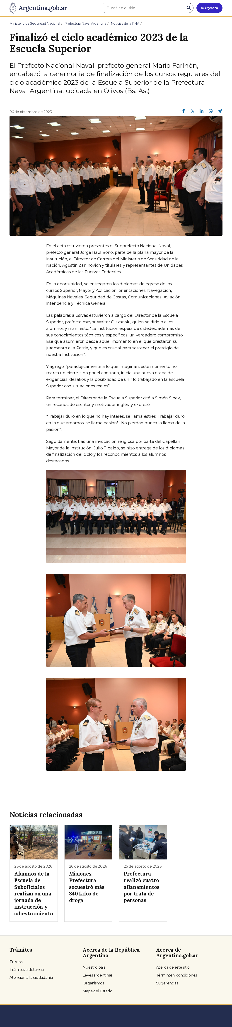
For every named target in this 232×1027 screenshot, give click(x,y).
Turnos (16, 962)
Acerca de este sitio (173, 967)
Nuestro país (94, 967)
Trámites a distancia (27, 969)
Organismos (93, 983)
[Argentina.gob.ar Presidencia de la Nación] (38, 8)
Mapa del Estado (97, 991)
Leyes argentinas (97, 975)
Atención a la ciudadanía (31, 977)
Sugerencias (167, 983)
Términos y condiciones (176, 975)
